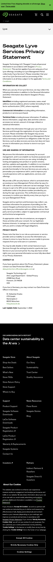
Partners (30, 463)
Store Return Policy (11, 382)
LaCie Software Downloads (9, 421)
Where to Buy (9, 392)
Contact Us (8, 454)
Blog (28, 416)
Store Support (9, 387)
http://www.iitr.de (13, 303)
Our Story (31, 362)
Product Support (10, 406)
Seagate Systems (11, 449)
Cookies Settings (24, 552)
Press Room (32, 406)
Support (6, 401)
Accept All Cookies (24, 538)
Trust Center (32, 372)
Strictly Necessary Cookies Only (24, 545)
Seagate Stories (33, 411)
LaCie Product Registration (9, 437)
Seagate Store (9, 357)
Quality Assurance (34, 377)
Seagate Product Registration (10, 429)
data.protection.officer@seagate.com (17, 269)
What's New (8, 372)
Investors (7, 463)
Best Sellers (8, 367)
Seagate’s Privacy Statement (12, 519)
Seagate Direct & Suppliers (34, 478)
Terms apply (10, 6)
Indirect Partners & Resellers (34, 470)
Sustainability (32, 367)
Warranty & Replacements (14, 444)
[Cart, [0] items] (36, 14)
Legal (7, 21)
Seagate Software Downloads (10, 413)
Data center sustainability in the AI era (23, 341)
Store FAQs (8, 377)
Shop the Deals (10, 362)
